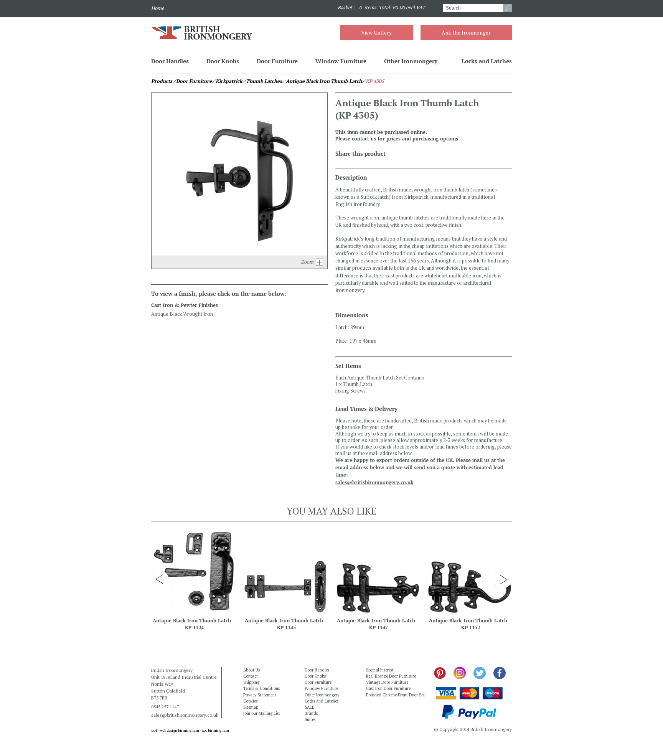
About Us (251, 670)
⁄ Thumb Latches (262, 81)
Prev (160, 579)
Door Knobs (222, 61)
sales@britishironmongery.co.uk (374, 482)
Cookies (250, 701)
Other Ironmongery (410, 61)
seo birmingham (215, 730)
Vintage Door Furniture (387, 682)
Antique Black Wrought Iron (182, 314)
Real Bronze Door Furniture (391, 676)
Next (503, 579)
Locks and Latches (487, 61)
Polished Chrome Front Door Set (395, 695)
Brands (311, 713)
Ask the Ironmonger (466, 32)
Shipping (251, 682)
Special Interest (380, 670)
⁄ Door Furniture (192, 81)
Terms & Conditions (261, 688)
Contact (250, 676)
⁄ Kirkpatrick (227, 81)
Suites (310, 719)
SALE (309, 707)
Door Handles (170, 61)
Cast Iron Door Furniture (388, 688)
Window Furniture (340, 61)
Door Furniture (277, 61)
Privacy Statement (259, 695)
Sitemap (250, 707)
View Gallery (376, 32)
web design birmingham (179, 730)
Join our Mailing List (261, 713)
